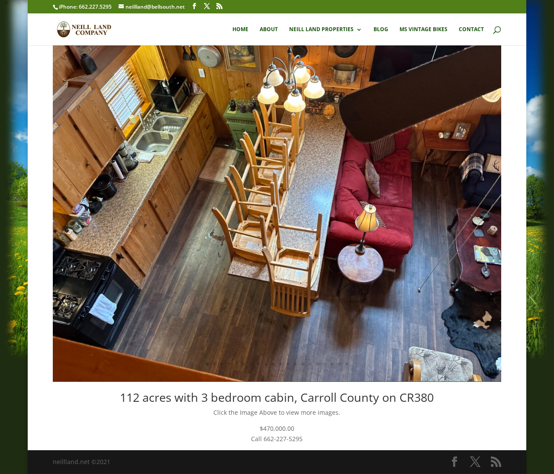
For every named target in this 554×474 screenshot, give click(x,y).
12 (288, 363)
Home (240, 29)
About (269, 29)
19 (339, 363)
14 (302, 363)
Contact (471, 29)
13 (295, 363)
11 (280, 363)
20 (346, 363)
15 (310, 363)
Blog (381, 29)
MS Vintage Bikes (423, 29)
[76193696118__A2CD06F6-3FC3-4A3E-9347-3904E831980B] (277, 379)
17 (324, 363)
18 (332, 363)
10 (273, 363)
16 (317, 363)
